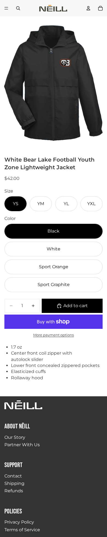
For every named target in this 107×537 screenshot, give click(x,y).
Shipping (14, 483)
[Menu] (6, 8)
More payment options (53, 335)
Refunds (13, 490)
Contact (13, 476)
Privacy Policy (19, 522)
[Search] (18, 8)
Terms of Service (22, 529)
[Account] (88, 8)
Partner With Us (22, 444)
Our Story (14, 437)
